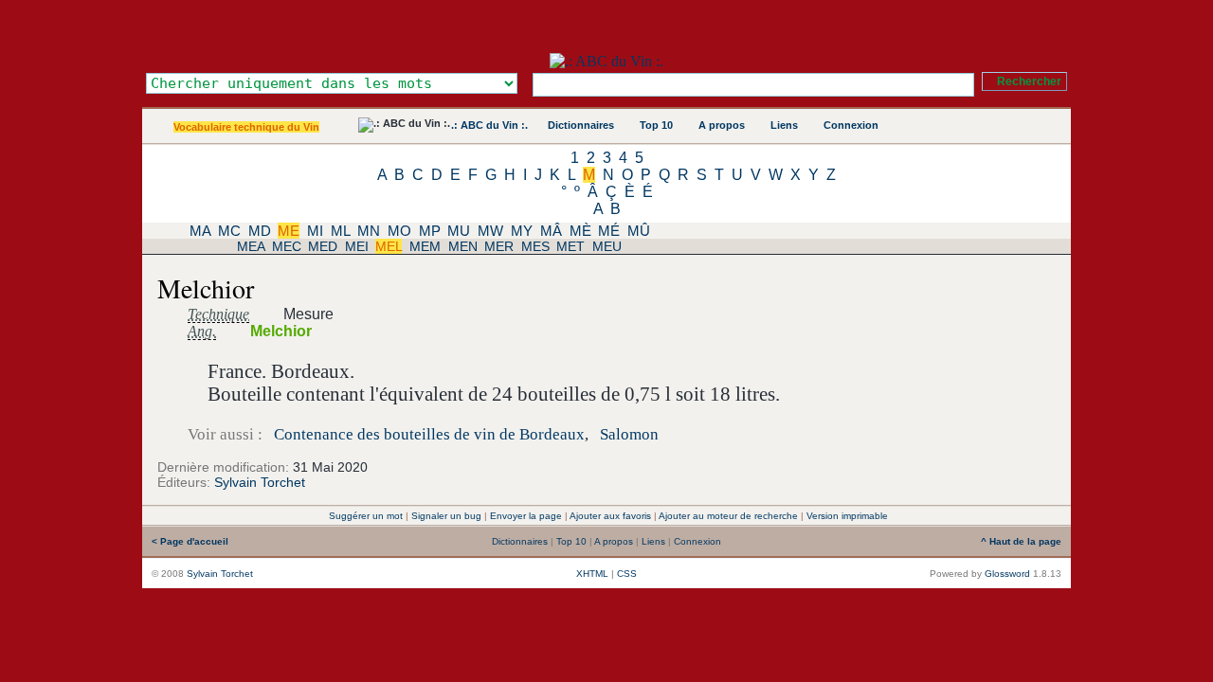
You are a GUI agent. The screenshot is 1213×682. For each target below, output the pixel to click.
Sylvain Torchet (259, 482)
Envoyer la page (526, 516)
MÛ (638, 231)
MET (570, 246)
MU (458, 231)
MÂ (551, 231)
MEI (357, 246)
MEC (286, 246)
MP (430, 231)
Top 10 (656, 125)
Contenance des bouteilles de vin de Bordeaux (429, 434)
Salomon (629, 434)
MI (315, 231)
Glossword (1007, 573)
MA (200, 231)
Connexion (851, 125)
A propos (721, 125)
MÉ (609, 231)
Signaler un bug (446, 516)
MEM (425, 246)
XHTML (592, 573)
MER (499, 246)
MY (522, 231)
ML (340, 231)
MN (368, 231)
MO (399, 231)
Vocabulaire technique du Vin (246, 127)
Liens (784, 125)
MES (535, 246)
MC (229, 231)
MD (259, 231)
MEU (607, 246)
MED (322, 246)
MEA (250, 246)
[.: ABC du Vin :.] (606, 61)
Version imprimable (847, 516)
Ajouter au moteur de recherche (728, 516)
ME (288, 231)
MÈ (580, 231)
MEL (388, 246)
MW (490, 231)
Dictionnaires (581, 125)
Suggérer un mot (366, 516)
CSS (627, 573)
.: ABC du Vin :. (489, 125)
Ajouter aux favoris (610, 516)
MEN (463, 246)
